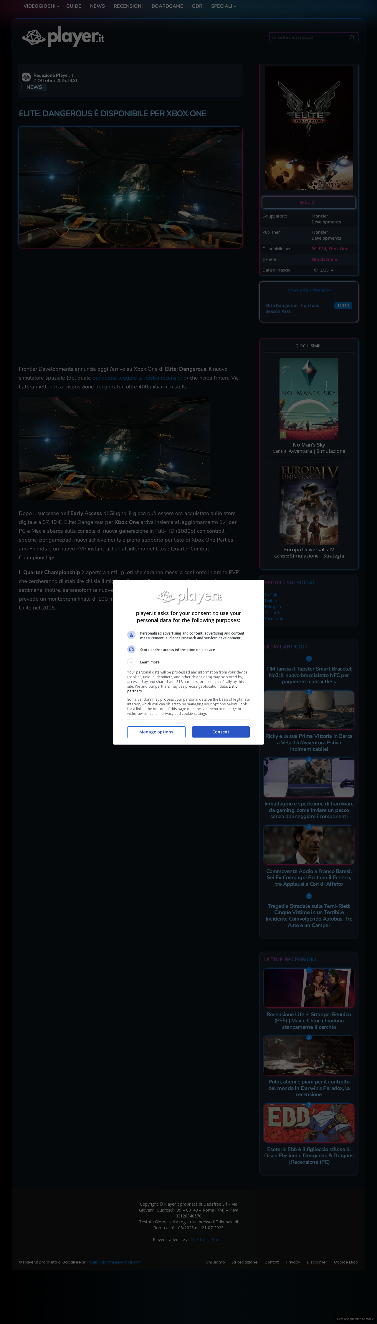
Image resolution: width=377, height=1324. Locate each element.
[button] (188, 662)
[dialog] (188, 662)
